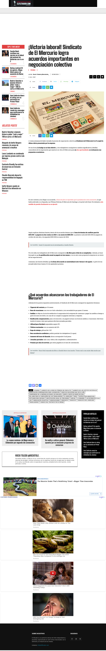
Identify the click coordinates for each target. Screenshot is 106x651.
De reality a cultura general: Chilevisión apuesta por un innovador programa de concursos (59, 442)
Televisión (13, 64)
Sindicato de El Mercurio (86, 400)
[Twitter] (94, 76)
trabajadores (33, 402)
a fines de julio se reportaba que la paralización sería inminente (76, 200)
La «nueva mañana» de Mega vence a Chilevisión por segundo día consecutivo (20, 441)
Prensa (12, 91)
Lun (30, 400)
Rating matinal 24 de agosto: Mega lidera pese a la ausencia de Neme (16, 71)
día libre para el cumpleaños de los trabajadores (45, 396)
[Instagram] (76, 639)
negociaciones (55, 400)
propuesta (64, 400)
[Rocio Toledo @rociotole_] (9, 459)
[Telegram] (102, 76)
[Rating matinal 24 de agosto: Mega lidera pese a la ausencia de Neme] (5, 70)
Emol (75, 396)
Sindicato (73, 400)
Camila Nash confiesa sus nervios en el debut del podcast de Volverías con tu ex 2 (17, 56)
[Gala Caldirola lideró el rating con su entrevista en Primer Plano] (5, 98)
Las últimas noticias (93, 398)
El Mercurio (68, 396)
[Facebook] (91, 76)
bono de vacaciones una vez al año (73, 392)
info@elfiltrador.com (43, 645)
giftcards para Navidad (36, 398)
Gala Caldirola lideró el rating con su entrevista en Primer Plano (17, 98)
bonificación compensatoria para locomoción (44, 392)
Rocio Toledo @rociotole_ (41, 74)
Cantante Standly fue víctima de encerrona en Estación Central (12, 166)
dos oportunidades (83, 150)
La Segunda (81, 398)
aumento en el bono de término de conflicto (56, 390)
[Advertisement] (53, 25)
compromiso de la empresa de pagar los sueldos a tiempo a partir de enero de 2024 (56, 394)
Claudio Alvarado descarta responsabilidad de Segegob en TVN (12, 177)
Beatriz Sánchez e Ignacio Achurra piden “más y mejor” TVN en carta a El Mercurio (17, 85)
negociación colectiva (40, 400)
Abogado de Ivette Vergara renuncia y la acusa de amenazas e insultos (11, 145)
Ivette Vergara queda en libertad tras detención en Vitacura (11, 188)
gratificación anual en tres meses (57, 398)
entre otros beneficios (86, 396)
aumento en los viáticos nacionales (85, 390)
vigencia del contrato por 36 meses (52, 402)
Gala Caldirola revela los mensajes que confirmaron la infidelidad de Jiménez (17, 112)
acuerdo (37, 390)
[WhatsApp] (98, 76)
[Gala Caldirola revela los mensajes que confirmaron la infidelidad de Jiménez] (5, 110)
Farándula (13, 104)
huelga (73, 398)
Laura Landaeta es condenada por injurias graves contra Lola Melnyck (13, 156)
